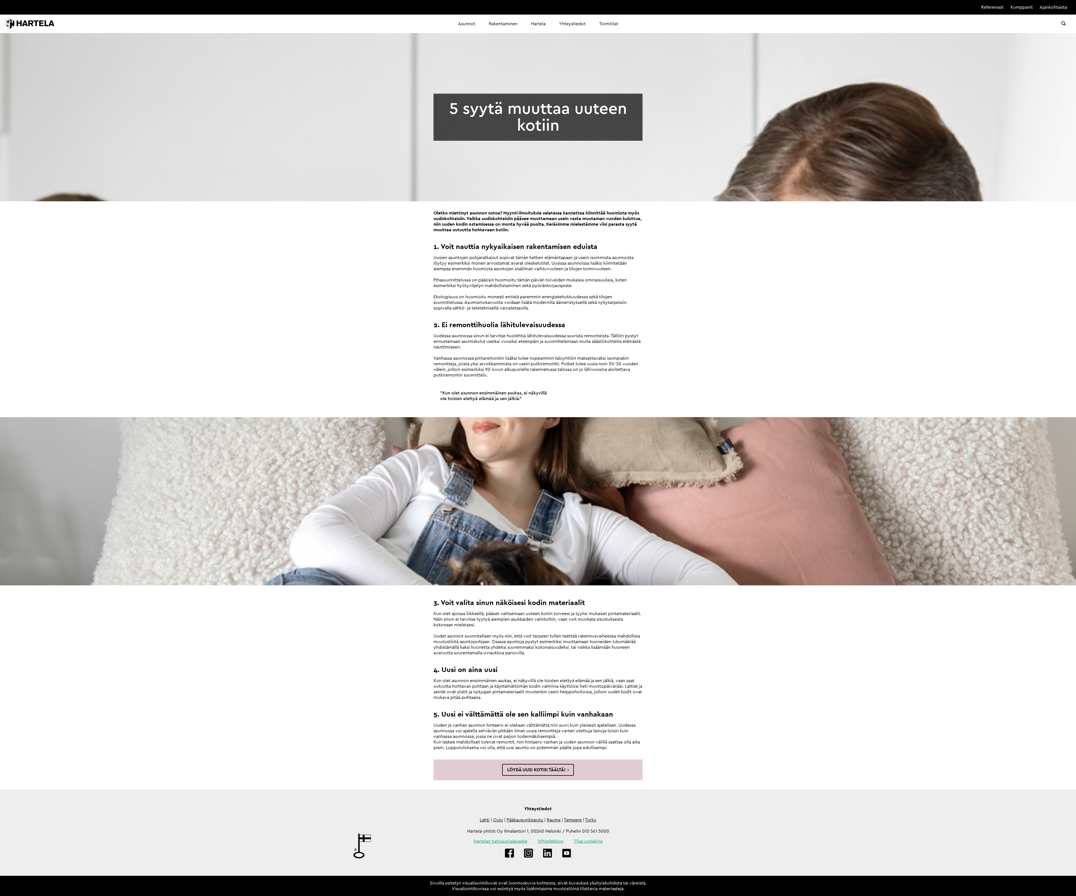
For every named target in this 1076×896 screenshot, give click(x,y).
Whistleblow (550, 841)
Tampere (573, 820)
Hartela (538, 24)
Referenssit (992, 7)
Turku (590, 820)
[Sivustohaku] (1063, 24)
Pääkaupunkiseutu (525, 820)
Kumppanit (1021, 7)
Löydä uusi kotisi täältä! (536, 770)
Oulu (498, 820)
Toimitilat (608, 24)
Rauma (553, 820)
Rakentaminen (503, 24)
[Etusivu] (30, 24)
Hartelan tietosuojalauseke (500, 841)
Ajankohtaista (1053, 7)
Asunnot (466, 24)
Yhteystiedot (572, 24)
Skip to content (958, 7)
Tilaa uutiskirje (588, 841)
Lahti (485, 820)
